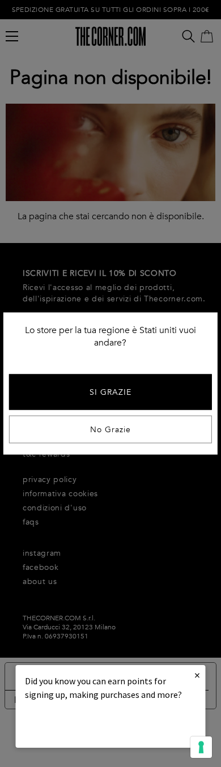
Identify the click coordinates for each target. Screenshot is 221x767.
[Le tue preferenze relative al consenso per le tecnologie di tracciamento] (201, 747)
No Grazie (110, 429)
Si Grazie (110, 392)
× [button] (197, 675)
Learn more (63, 725)
